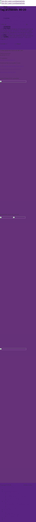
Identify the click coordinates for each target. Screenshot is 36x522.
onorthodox (31, 47)
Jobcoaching (11, 23)
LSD (13, 47)
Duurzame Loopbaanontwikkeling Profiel (19, 15)
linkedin (24, 45)
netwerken (24, 47)
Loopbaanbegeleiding (10, 491)
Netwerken (2, 14)
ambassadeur (29, 44)
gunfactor (19, 45)
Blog (4, 518)
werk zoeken (17, 49)
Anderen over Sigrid (13, 515)
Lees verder (4, 42)
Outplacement (11, 11)
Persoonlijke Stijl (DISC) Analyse (16, 13)
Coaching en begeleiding (14, 503)
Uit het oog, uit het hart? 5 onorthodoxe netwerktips (12, 19)
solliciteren (3, 49)
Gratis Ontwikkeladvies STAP (15, 16)
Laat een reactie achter (28, 49)
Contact (5, 520)
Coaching (6, 501)
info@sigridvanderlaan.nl (7, 60)
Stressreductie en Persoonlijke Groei (18, 505)
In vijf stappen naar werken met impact (12, 66)
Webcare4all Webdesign (7, 487)
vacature (10, 49)
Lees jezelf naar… (12, 508)
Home (5, 6)
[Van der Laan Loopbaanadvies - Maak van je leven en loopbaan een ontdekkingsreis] (12, 2)
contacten (3, 45)
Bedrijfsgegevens (12, 516)
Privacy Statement (17, 485)
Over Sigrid (6, 28)
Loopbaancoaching (13, 493)
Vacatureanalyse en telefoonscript (10, 69)
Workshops (6, 26)
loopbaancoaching (6, 47)
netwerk (17, 47)
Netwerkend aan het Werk (8, 72)
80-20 (22, 44)
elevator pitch (11, 45)
